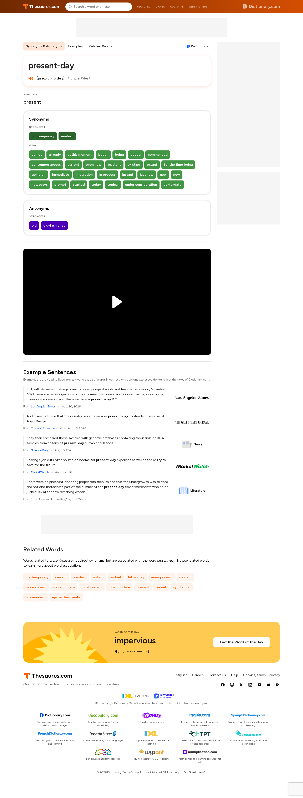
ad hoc (37, 154)
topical (112, 185)
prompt (60, 185)
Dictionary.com (261, 6)
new (163, 174)
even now (93, 164)
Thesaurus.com (42, 7)
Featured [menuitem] (144, 6)
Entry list (180, 675)
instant (127, 174)
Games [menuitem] (160, 6)
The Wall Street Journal (46, 428)
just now (146, 174)
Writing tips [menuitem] (198, 6)
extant (152, 164)
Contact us (217, 675)
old (34, 225)
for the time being (178, 164)
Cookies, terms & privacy (261, 675)
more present (162, 577)
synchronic (181, 587)
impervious (135, 640)
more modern (64, 587)
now (176, 174)
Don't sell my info (195, 772)
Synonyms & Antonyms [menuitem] (44, 46)
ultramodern (35, 597)
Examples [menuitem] (75, 46)
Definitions (199, 46)
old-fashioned (54, 225)
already (55, 154)
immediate (60, 174)
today (96, 185)
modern (67, 136)
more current (36, 587)
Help (234, 675)
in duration (84, 174)
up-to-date (173, 185)
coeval (136, 154)
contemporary (43, 136)
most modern (119, 587)
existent (114, 164)
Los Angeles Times (43, 406)
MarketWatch (40, 472)
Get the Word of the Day (241, 642)
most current (91, 587)
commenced (158, 154)
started (79, 185)
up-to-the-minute (66, 597)
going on (38, 174)
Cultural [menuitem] (177, 6)
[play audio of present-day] (30, 78)
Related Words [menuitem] (100, 46)
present (143, 587)
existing (134, 164)
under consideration (141, 185)
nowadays (40, 185)
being (119, 154)
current (73, 164)
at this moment (79, 154)
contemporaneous (46, 164)
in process (107, 174)
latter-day (136, 577)
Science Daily (40, 450)
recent (161, 587)
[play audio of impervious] (117, 651)
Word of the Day (127, 632)
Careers (198, 675)
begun (103, 154)
